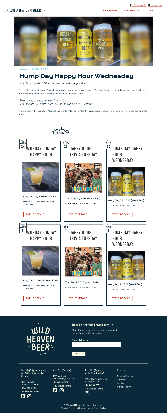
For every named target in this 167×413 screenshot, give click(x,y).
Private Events (139, 5)
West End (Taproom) (62, 370)
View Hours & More (30, 391)
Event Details (35, 214)
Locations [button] (109, 10)
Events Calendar (125, 376)
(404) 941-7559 (92, 385)
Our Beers (131, 10)
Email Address (81, 340)
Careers (121, 379)
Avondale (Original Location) (33, 370)
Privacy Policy (124, 386)
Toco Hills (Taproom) (94, 370)
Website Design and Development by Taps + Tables (83, 408)
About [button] (154, 10)
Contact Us (156, 5)
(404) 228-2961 (28, 388)
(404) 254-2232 (60, 382)
